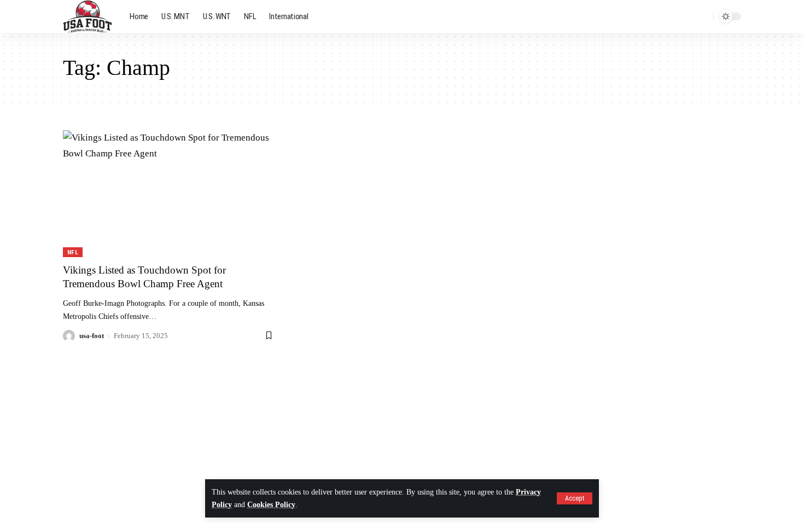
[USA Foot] (87, 16)
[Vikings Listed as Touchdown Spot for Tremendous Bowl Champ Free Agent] (169, 193)
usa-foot (91, 336)
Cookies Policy (271, 505)
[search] (702, 16)
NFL (73, 252)
